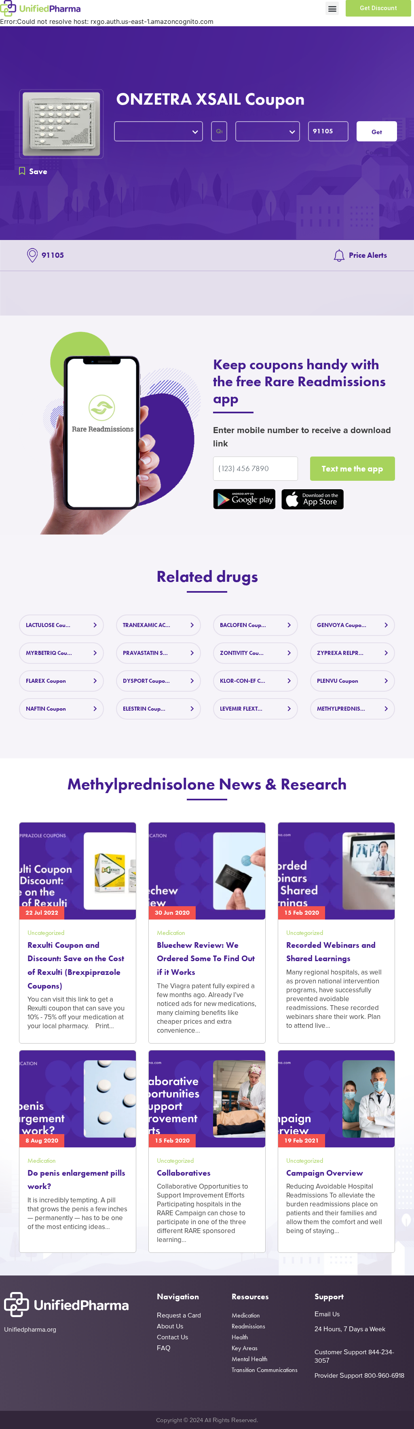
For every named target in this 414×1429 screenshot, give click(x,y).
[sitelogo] (40, 8)
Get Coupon (376, 134)
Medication (246, 1315)
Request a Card (179, 1315)
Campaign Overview (324, 1173)
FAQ (163, 1347)
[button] (332, 8)
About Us (170, 1326)
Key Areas (245, 1348)
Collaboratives (184, 1173)
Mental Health (250, 1359)
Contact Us (172, 1337)
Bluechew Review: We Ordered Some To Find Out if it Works (206, 958)
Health (240, 1337)
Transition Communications (265, 1370)
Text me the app (352, 468)
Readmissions (248, 1326)
